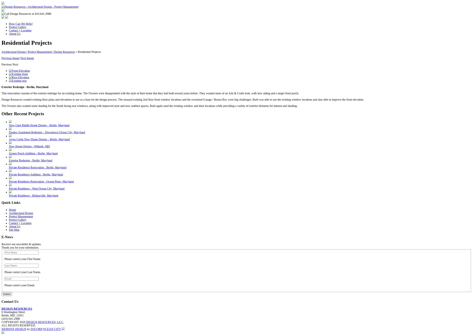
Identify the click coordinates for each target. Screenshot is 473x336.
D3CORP (36, 329)
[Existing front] (18, 74)
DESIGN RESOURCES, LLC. (45, 322)
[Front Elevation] (19, 70)
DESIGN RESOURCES (16, 308)
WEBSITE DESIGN (13, 329)
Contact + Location (20, 30)
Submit (7, 294)
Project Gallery (17, 27)
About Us (14, 33)
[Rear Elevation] (19, 77)
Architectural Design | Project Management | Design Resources (38, 51)
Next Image (27, 58)
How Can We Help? (21, 23)
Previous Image (10, 58)
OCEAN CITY (52, 329)
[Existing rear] (18, 80)
